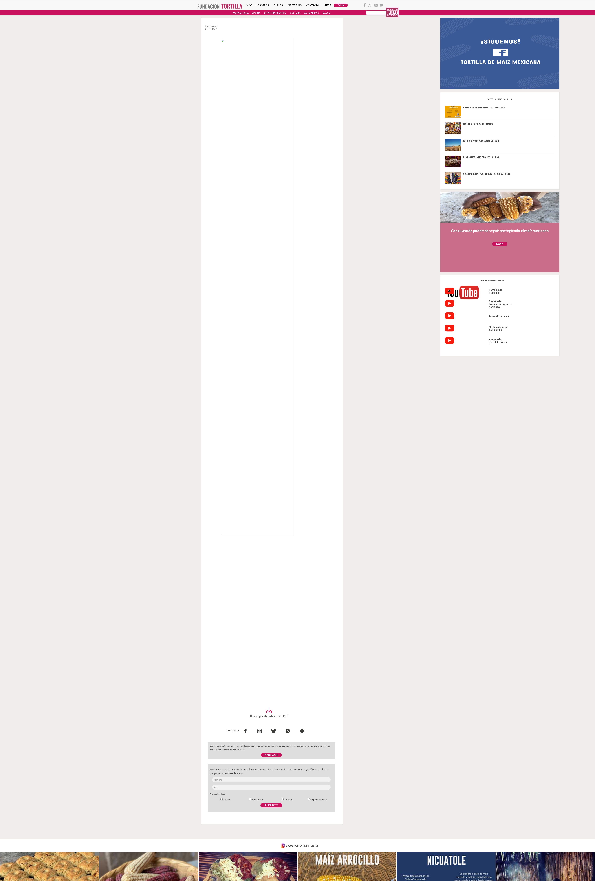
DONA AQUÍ (271, 755)
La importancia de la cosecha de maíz (481, 140)
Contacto (312, 5)
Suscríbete (271, 805)
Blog (249, 5)
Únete (327, 5)
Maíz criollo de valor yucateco (478, 124)
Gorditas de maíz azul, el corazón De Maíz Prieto (486, 173)
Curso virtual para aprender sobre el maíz (484, 107)
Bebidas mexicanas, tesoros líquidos (481, 157)
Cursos (278, 5)
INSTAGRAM (310, 846)
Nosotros (262, 5)
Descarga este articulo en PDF (269, 716)
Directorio (294, 5)
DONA (341, 5)
